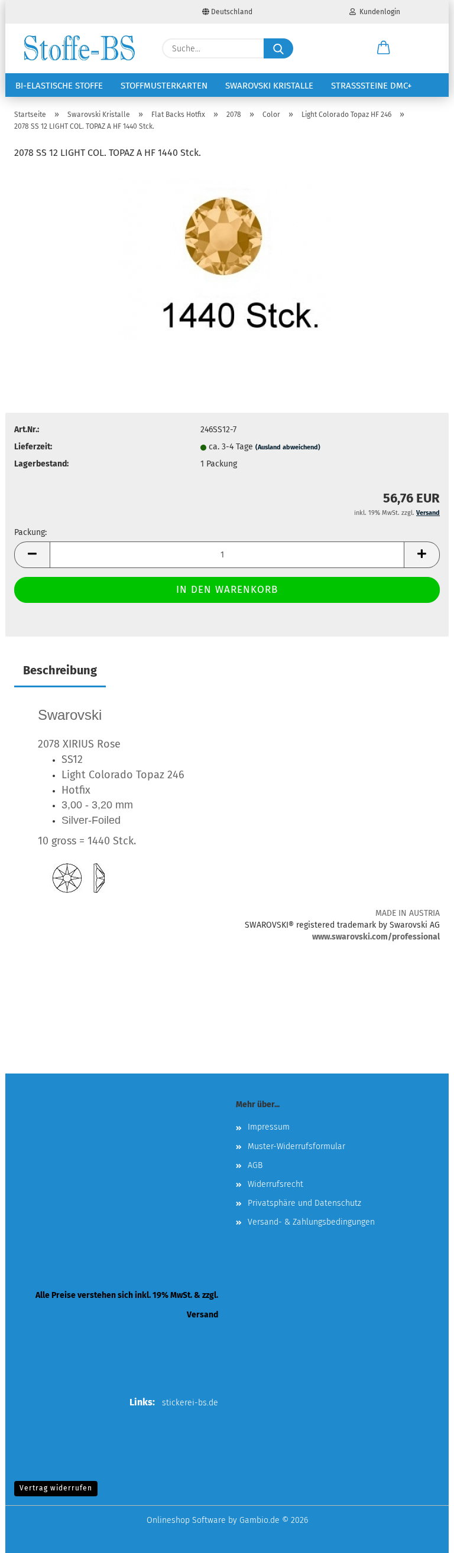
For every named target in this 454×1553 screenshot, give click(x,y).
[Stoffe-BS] (79, 48)
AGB (255, 1165)
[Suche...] (278, 48)
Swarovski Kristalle (269, 85)
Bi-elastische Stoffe (59, 85)
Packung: (30, 532)
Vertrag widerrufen (56, 1488)
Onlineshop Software (186, 1520)
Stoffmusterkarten (164, 85)
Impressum (269, 1127)
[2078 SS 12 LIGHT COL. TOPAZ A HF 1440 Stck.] (227, 259)
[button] (384, 48)
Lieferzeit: (33, 447)
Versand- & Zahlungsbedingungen (311, 1222)
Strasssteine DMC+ (371, 85)
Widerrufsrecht (275, 1184)
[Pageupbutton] (421, 1535)
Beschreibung (60, 670)
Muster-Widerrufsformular (296, 1146)
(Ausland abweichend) (287, 447)
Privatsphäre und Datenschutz (304, 1203)
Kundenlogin (378, 12)
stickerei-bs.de (190, 1403)
